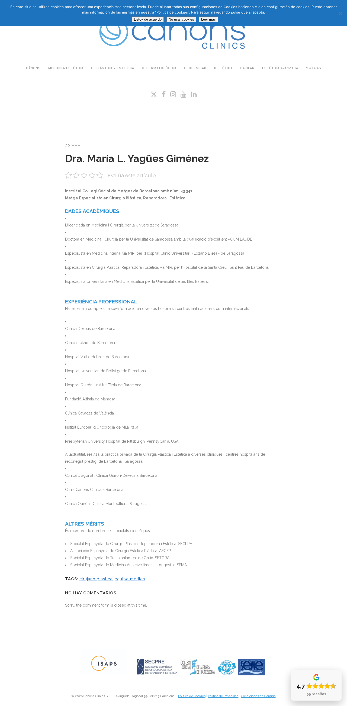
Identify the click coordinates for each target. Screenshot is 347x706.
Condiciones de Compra (258, 696)
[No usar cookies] (340, 13)
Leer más (208, 19)
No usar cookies (181, 19)
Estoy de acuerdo (148, 19)
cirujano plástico (96, 579)
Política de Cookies (191, 696)
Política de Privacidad (223, 696)
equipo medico (130, 579)
